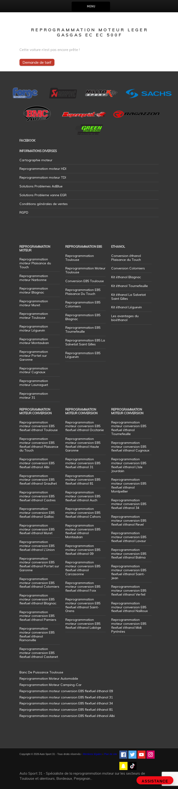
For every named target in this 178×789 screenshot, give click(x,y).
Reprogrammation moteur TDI (42, 177)
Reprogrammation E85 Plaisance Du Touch (82, 292)
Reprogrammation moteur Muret (33, 303)
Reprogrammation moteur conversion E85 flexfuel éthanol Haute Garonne (82, 444)
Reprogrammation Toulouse (79, 258)
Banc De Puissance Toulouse (41, 672)
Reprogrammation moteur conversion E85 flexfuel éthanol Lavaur (128, 537)
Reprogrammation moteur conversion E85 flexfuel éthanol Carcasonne (82, 568)
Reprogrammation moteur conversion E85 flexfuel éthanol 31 (82, 463)
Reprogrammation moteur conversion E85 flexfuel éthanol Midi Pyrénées (128, 625)
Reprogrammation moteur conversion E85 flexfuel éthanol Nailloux (129, 607)
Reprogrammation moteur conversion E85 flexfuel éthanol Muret (36, 529)
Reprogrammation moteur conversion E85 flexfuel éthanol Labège (83, 624)
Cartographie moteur (35, 160)
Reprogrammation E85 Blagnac (82, 317)
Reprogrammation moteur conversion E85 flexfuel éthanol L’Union (37, 546)
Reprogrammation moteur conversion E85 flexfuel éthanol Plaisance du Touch (38, 444)
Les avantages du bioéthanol (125, 318)
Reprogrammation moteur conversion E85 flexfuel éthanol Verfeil (128, 590)
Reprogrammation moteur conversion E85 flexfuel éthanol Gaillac (36, 513)
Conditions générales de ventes (43, 204)
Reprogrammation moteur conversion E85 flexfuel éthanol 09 (82, 550)
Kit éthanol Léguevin (126, 307)
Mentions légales (92, 754)
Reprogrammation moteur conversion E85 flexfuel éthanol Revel (128, 520)
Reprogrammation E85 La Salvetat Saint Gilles (85, 342)
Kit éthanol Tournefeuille (129, 286)
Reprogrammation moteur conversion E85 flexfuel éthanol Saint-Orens (82, 605)
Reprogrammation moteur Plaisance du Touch (35, 263)
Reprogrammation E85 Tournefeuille (82, 329)
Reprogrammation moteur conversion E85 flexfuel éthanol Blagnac (37, 599)
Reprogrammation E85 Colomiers (82, 304)
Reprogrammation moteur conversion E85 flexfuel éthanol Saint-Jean (128, 572)
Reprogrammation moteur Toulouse (33, 316)
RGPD (23, 212)
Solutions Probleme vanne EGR (43, 195)
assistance (155, 781)
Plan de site (110, 754)
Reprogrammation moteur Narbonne (33, 278)
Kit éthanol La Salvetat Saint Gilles (128, 297)
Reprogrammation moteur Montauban (34, 341)
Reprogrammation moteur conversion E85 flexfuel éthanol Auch (82, 496)
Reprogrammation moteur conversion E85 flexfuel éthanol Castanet (38, 653)
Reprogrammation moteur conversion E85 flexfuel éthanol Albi (36, 463)
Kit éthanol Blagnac (126, 277)
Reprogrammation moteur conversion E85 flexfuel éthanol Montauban (82, 531)
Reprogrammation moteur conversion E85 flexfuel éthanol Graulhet (38, 480)
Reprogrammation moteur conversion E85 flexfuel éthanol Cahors (83, 513)
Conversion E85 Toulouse (84, 281)
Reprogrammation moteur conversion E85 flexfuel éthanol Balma (128, 554)
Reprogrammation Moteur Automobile (48, 678)
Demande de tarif (36, 62)
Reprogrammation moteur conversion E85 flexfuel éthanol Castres (37, 496)
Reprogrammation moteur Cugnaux (33, 370)
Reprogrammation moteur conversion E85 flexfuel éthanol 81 (82, 480)
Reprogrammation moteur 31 (33, 395)
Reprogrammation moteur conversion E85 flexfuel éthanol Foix (82, 587)
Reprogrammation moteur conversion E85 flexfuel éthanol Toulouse (38, 426)
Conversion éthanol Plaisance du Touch (126, 258)
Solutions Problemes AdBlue (41, 186)
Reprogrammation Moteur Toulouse (85, 270)
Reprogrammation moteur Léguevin (33, 328)
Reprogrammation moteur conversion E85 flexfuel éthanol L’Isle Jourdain (128, 465)
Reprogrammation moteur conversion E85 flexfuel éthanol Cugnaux (130, 447)
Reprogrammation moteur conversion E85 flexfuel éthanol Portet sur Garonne (39, 564)
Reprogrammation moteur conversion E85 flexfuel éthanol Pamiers (37, 616)
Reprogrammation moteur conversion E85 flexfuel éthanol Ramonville (36, 634)
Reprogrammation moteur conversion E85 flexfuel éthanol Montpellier (128, 485)
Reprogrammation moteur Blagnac (33, 290)
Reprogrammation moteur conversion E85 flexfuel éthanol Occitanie (84, 426)
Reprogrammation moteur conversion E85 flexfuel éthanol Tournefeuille (128, 428)
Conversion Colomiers (128, 268)
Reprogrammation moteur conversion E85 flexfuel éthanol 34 (128, 504)
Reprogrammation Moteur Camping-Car (50, 685)
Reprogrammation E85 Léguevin (82, 355)
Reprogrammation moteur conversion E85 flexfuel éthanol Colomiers (39, 583)
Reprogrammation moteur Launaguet (33, 383)
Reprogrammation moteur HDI (42, 169)
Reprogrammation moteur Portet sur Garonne (33, 356)
